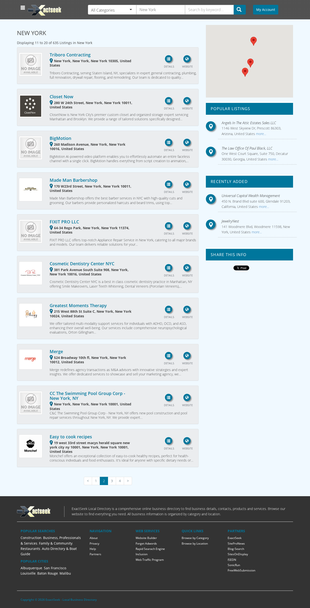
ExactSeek (234, 538)
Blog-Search (236, 549)
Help (93, 549)
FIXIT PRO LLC (64, 222)
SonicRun (234, 565)
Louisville (28, 573)
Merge (56, 351)
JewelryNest (230, 221)
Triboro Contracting (70, 55)
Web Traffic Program (150, 560)
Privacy (94, 543)
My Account (265, 9)
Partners (95, 554)
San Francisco (55, 568)
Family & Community (55, 543)
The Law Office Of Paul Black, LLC (247, 148)
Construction (31, 537)
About (94, 538)
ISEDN (232, 560)
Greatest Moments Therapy (78, 305)
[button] (23, 7)
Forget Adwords (146, 543)
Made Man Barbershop (73, 180)
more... (260, 133)
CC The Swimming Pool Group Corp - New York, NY (87, 395)
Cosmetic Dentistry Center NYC (82, 263)
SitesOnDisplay (238, 554)
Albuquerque (31, 568)
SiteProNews (236, 543)
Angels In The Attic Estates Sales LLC (249, 122)
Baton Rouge (47, 573)
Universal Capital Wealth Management (251, 195)
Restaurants (30, 548)
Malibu (65, 573)
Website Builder (146, 538)
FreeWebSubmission (241, 570)
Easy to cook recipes (71, 437)
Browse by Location (195, 543)
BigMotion (60, 138)
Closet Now (61, 96)
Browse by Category (195, 538)
